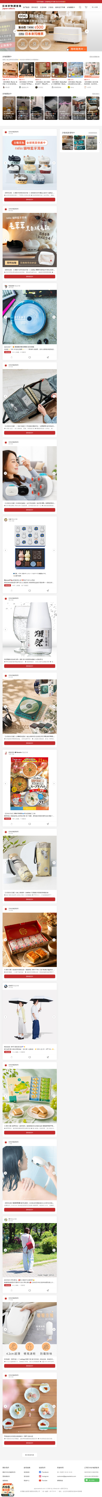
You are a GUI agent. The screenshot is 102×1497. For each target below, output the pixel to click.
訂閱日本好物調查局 (91, 1467)
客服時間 (60, 1467)
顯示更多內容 (29, 1455)
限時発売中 (29, 199)
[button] (42, 49)
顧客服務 (27, 1467)
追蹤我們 (42, 1467)
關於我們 (6, 1467)
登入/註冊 (95, 7)
